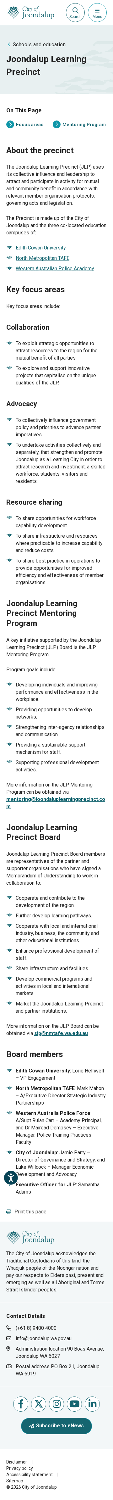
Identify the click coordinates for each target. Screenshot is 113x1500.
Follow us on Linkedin (92, 1404)
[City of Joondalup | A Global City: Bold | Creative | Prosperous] (30, 12)
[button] (26, 1211)
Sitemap (14, 1480)
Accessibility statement (29, 1474)
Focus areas (24, 125)
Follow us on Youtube (74, 1404)
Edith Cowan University (41, 248)
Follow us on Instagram (56, 1404)
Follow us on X (38, 1404)
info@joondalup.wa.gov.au (44, 1338)
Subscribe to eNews (60, 1426)
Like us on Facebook (20, 1404)
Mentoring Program (79, 125)
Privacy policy (19, 1468)
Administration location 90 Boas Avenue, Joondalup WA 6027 (59, 1352)
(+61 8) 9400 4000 (36, 1328)
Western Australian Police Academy (55, 268)
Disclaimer (16, 1461)
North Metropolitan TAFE (42, 258)
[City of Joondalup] (30, 1237)
